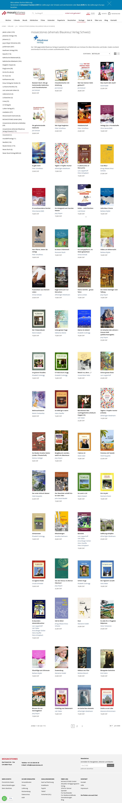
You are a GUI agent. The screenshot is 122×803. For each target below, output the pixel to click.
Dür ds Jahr (104, 493)
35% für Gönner (66, 788)
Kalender (51, 20)
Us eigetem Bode (38, 581)
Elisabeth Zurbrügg (84, 333)
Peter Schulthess (60, 128)
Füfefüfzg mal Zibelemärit (64, 708)
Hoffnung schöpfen (107, 533)
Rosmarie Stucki (60, 252)
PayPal (43, 788)
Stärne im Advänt (84, 330)
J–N (16, 26)
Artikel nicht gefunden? (72, 13)
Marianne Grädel (83, 624)
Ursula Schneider (37, 583)
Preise (24, 785)
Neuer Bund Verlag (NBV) (12, 153)
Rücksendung (26, 791)
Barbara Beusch (83, 673)
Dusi (79, 621)
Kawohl (7, 54)
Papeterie (61, 20)
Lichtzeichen (8, 97)
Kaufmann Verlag (10, 50)
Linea (6, 101)
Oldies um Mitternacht (108, 249)
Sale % (89, 20)
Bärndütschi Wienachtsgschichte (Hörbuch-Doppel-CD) (87, 412)
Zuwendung (59, 670)
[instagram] (90, 798)
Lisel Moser (81, 211)
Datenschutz (26, 794)
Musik (25, 20)
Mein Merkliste (7, 788)
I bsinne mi (81, 453)
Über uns (98, 20)
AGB (23, 797)
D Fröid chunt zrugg (61, 372)
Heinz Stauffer (59, 413)
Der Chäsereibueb (38, 330)
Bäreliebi (81, 533)
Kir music (7, 76)
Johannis (6, 39)
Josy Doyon (58, 213)
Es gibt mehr (36, 166)
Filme (43, 20)
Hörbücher (34, 20)
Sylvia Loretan (82, 295)
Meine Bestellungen (8, 785)
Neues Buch (7, 149)
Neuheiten (72, 20)
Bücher (8, 20)
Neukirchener (9, 146)
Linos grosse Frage (61, 330)
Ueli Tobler (81, 418)
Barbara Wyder (105, 211)
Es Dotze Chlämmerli (62, 249)
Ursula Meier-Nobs (84, 375)
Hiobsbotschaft (83, 125)
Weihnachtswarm (38, 410)
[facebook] (82, 798)
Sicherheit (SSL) (46, 794)
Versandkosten (26, 782)
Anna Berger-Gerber (84, 541)
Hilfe (82, 785)
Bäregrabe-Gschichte (107, 670)
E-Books (17, 20)
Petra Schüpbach (83, 173)
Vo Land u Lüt (82, 493)
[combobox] (48, 13)
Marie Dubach (36, 333)
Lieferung (25, 788)
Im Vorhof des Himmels (86, 708)
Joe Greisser (36, 90)
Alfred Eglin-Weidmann (62, 168)
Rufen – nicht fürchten (85, 208)
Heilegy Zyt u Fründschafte (109, 125)
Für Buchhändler (66, 793)
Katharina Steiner (60, 333)
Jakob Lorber (9, 32)
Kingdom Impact (9, 65)
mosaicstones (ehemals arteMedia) (14, 124)
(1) (86, 216)
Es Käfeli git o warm (61, 410)
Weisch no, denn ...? (84, 372)
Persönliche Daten (8, 782)
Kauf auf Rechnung (47, 782)
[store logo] (13, 13)
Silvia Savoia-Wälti (106, 128)
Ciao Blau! (103, 166)
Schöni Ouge (82, 581)
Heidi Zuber (81, 456)
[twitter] (94, 798)
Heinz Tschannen (106, 626)
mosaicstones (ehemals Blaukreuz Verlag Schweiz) (14, 130)
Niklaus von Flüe (83, 670)
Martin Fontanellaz (38, 413)
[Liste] (118, 54)
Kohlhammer (8, 79)
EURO (93, 13)
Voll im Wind (59, 621)
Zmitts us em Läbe (106, 708)
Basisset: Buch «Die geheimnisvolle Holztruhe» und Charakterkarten (40, 85)
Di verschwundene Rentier (41, 208)
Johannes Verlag (10, 36)
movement (7, 135)
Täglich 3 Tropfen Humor (63, 166)
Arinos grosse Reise (107, 372)
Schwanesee (36, 533)
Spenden (64, 791)
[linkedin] (98, 798)
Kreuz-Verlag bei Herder (11, 83)
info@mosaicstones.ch (35, 765)
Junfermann (8, 47)
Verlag (63, 786)
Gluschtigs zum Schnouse (41, 670)
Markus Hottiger (37, 458)
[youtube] (86, 798)
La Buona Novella (10, 87)
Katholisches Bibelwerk (12, 61)
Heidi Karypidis (105, 456)
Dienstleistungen (66, 797)
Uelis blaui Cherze (106, 208)
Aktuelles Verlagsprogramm (70, 784)
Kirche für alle (8, 72)
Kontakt (114, 20)
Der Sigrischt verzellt (107, 581)
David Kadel (104, 86)
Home (4, 26)
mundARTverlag (9, 138)
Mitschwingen (60, 533)
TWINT (43, 791)
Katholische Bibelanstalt (11, 57)
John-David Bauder (61, 498)
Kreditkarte (45, 785)
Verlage (81, 20)
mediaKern (8, 112)
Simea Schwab (82, 254)
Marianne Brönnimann (107, 711)
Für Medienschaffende (68, 795)
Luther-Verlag (8, 108)
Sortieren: (87, 54)
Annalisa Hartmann (61, 536)
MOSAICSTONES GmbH (12, 119)
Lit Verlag (7, 105)
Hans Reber (104, 583)
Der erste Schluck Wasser (40, 493)
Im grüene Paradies (39, 372)
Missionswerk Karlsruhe (11, 116)
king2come (8, 68)
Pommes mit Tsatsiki (107, 453)
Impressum (84, 788)
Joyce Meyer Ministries (11, 43)
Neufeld (7, 142)
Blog (106, 20)
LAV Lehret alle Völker (11, 90)
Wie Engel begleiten (61, 125)
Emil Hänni (104, 673)
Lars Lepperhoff (83, 171)
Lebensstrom (8, 94)
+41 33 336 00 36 (33, 763)
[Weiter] (81, 726)
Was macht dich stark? (108, 83)
